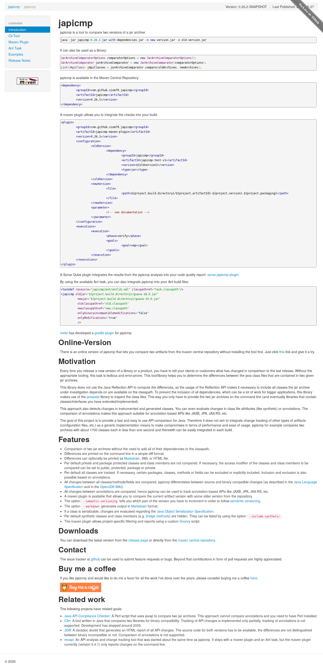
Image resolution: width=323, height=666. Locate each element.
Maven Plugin (19, 42)
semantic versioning (245, 500)
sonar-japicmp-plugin (223, 274)
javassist (93, 396)
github (95, 559)
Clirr (67, 620)
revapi (69, 639)
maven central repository (196, 540)
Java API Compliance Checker (87, 615)
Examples (16, 54)
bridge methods (157, 516)
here (253, 578)
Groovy (184, 521)
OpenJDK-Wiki (111, 486)
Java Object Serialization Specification (185, 511)
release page (138, 540)
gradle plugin (104, 332)
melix (64, 332)
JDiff (67, 630)
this (281, 351)
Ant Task (15, 48)
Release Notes (20, 60)
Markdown (132, 458)
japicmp (14, 6)
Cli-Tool (14, 35)
